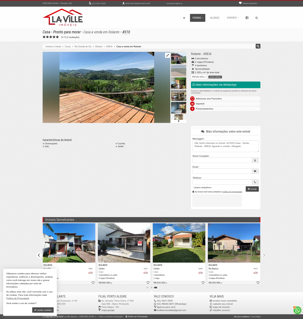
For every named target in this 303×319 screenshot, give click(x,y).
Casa (46, 32)
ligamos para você (166, 307)
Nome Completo (201, 156)
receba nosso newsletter (225, 300)
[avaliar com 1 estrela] (44, 37)
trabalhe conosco (221, 310)
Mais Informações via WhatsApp (215, 84)
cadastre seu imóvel (223, 304)
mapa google (108, 310)
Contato (232, 17)
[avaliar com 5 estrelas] (57, 37)
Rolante (196, 54)
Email (195, 167)
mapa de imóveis (221, 307)
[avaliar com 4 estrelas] (54, 37)
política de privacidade (232, 192)
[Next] (264, 255)
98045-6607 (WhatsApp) (171, 304)
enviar (254, 189)
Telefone (197, 177)
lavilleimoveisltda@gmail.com (171, 310)
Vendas (196, 17)
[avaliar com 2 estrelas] (47, 37)
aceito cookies (44, 310)
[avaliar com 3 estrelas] (50, 37)
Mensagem (198, 138)
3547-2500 (99, 4)
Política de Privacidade (138, 317)
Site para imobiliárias (242, 317)
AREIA (207, 54)
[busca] (256, 18)
